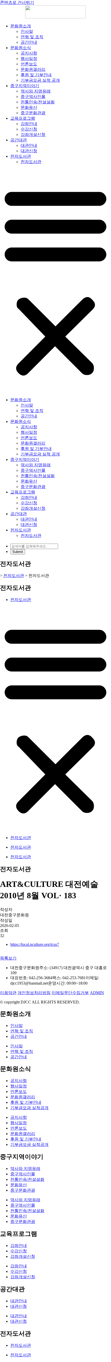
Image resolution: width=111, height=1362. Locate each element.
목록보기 (8, 958)
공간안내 (29, 42)
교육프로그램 (22, 118)
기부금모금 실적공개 (29, 1108)
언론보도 (29, 64)
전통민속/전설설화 (38, 102)
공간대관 (18, 140)
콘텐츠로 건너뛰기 (17, 2)
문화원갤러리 (33, 69)
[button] (55, 281)
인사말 (27, 31)
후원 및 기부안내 (36, 75)
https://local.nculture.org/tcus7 (34, 944)
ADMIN (97, 993)
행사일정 (29, 58)
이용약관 (8, 993)
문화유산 (29, 107)
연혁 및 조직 (32, 37)
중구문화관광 (33, 113)
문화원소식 (20, 47)
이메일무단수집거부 (70, 993)
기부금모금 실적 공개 (40, 80)
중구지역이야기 (24, 85)
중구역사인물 (33, 96)
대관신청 (29, 151)
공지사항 (29, 53)
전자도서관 (20, 156)
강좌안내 (29, 123)
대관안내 (29, 145)
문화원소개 (20, 26)
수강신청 (29, 129)
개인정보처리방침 (34, 993)
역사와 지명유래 (36, 91)
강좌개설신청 (33, 134)
